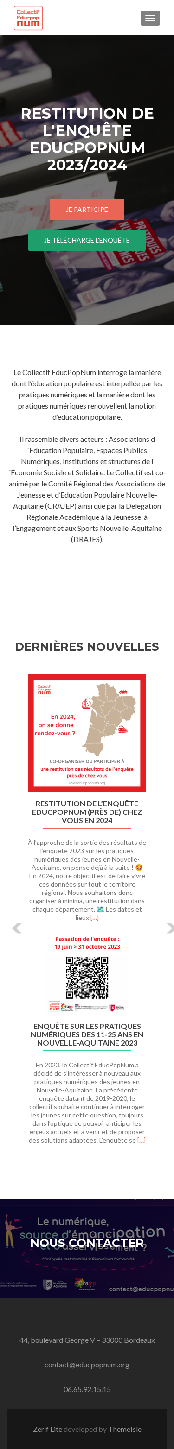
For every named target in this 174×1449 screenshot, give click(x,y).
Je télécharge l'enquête (87, 240)
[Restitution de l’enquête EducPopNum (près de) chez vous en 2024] (87, 733)
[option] (87, 914)
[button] (10, 921)
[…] (94, 917)
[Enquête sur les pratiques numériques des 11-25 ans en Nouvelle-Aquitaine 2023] (87, 973)
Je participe (87, 209)
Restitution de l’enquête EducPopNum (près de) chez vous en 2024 (87, 811)
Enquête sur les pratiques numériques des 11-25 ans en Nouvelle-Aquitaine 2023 (87, 1034)
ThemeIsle (125, 1428)
